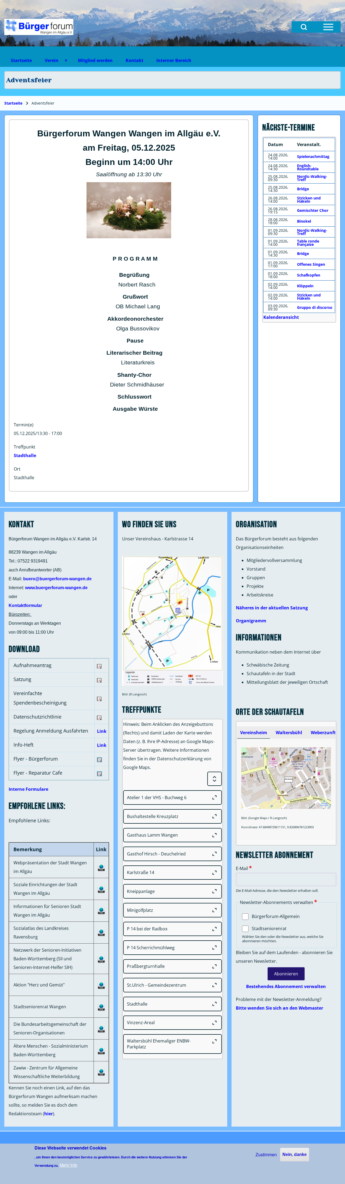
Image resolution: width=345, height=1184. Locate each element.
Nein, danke (294, 1154)
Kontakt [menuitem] (134, 60)
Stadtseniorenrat (269, 928)
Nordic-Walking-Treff (312, 178)
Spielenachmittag (313, 156)
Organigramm (251, 621)
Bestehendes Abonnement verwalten (286, 986)
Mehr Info (68, 1165)
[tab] (253, 732)
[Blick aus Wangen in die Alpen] (38, 27)
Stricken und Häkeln (309, 199)
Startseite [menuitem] (21, 60)
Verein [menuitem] (48, 62)
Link (101, 731)
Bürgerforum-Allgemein (276, 916)
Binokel (304, 221)
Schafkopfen (308, 275)
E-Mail (242, 868)
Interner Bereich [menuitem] (173, 60)
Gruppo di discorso (314, 307)
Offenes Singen (311, 264)
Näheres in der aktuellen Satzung (272, 608)
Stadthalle (25, 455)
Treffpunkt (24, 447)
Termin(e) (23, 425)
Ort (17, 469)
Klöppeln (305, 285)
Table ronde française (308, 243)
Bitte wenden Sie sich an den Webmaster (279, 1008)
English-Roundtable (308, 167)
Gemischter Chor (312, 210)
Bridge (303, 188)
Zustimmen (266, 1154)
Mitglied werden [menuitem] (95, 60)
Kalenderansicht (281, 317)
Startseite (13, 103)
